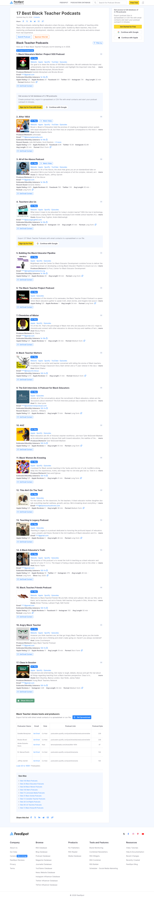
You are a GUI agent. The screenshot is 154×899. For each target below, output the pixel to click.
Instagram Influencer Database (48, 876)
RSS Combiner (95, 860)
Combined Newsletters (98, 852)
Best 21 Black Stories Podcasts (30, 796)
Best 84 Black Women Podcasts (31, 787)
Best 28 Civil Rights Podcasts (30, 802)
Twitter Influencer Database (47, 881)
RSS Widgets (94, 856)
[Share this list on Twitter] (27, 21)
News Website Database (45, 872)
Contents (37, 17)
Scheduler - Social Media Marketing (103, 868)
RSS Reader (73, 852)
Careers (18, 856)
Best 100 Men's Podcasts (29, 790)
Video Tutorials (132, 848)
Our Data (13, 852)
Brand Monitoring (96, 848)
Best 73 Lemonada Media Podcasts (32, 793)
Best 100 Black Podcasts (28, 781)
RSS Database (41, 848)
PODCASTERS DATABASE (80, 3)
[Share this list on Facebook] (23, 21)
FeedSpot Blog (132, 864)
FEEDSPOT (64, 3)
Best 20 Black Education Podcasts (32, 784)
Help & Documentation (135, 852)
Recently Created (133, 860)
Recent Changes (132, 856)
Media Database (74, 856)
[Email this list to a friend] (38, 21)
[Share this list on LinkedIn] (31, 21)
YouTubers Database (44, 868)
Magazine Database (43, 860)
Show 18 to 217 (27, 701)
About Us (13, 848)
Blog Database (41, 852)
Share (18, 21)
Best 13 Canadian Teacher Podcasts (32, 799)
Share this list (22, 817)
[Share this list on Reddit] (35, 21)
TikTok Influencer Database (46, 885)
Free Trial (134, 3)
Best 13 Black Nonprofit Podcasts (31, 808)
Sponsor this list (41, 37)
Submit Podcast (24, 37)
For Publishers (73, 848)
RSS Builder (94, 864)
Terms (12, 868)
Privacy (13, 864)
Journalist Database (44, 864)
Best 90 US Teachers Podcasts (31, 805)
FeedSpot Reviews (17, 860)
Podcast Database (43, 856)
